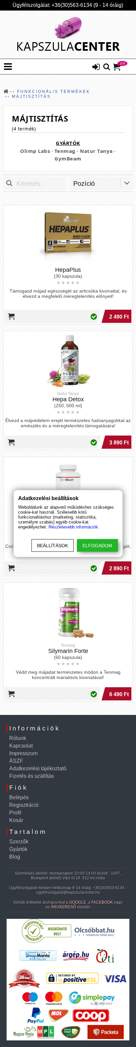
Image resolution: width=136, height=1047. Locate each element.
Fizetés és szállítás (31, 776)
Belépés (19, 797)
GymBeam (68, 158)
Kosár (16, 820)
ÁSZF (16, 761)
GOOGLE (77, 902)
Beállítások (52, 545)
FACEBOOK (102, 902)
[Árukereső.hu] (46, 941)
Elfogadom (97, 545)
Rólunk (17, 738)
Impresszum (23, 753)
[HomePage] (68, 34)
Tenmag (65, 151)
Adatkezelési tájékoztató (37, 768)
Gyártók (18, 849)
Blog (14, 857)
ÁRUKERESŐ (63, 907)
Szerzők (18, 841)
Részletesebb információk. (74, 526)
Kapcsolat (21, 746)
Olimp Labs (35, 151)
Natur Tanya (96, 151)
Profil (15, 812)
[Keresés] (106, 67)
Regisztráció (24, 805)
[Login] (96, 67)
